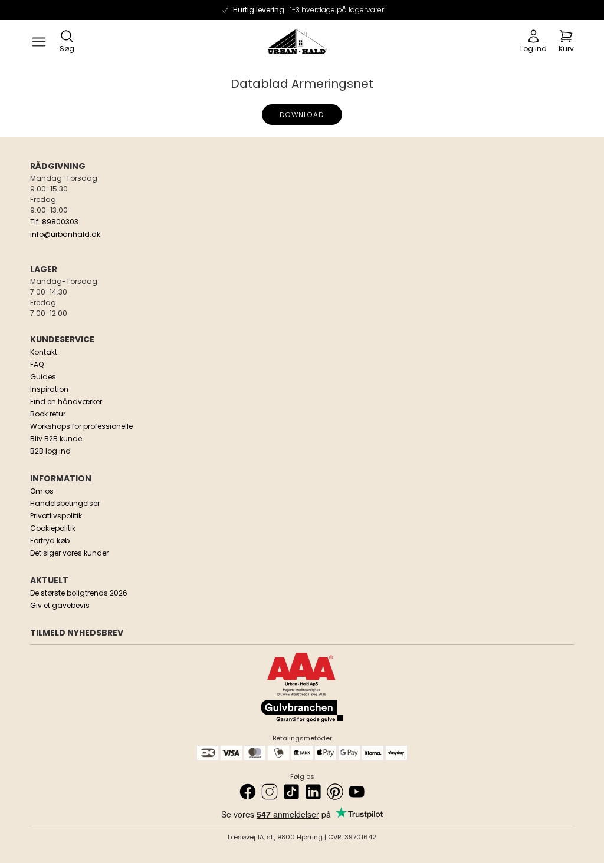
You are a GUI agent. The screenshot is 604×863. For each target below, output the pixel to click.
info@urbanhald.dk (65, 234)
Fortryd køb (50, 540)
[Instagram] (269, 792)
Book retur (47, 414)
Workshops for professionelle (81, 426)
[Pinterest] (335, 792)
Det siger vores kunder (69, 553)
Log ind (533, 49)
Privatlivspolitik (56, 516)
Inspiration (49, 389)
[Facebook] (248, 792)
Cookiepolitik (53, 528)
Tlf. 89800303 (54, 222)
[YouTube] (357, 792)
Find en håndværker (66, 401)
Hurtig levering (308, 10)
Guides (43, 377)
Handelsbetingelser (65, 503)
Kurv (566, 49)
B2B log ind (50, 451)
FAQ (37, 364)
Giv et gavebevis (60, 605)
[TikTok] (291, 792)
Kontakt (43, 352)
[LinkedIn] (313, 792)
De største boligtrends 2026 (78, 593)
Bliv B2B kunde (56, 439)
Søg (67, 49)
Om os (42, 491)
